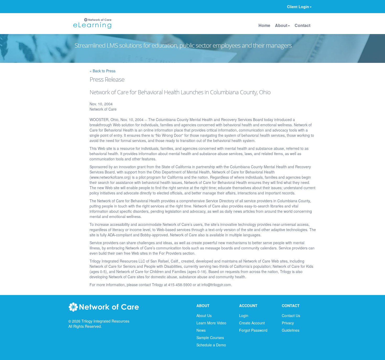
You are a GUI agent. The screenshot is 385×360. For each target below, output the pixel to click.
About (281, 25)
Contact (302, 25)
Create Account (252, 322)
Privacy (288, 322)
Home (264, 25)
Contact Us (291, 315)
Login (243, 315)
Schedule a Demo (211, 344)
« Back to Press (103, 70)
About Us (204, 315)
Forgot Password (253, 330)
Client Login (298, 6)
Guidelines (290, 330)
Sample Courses (210, 337)
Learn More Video (211, 322)
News (201, 330)
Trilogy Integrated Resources (105, 321)
